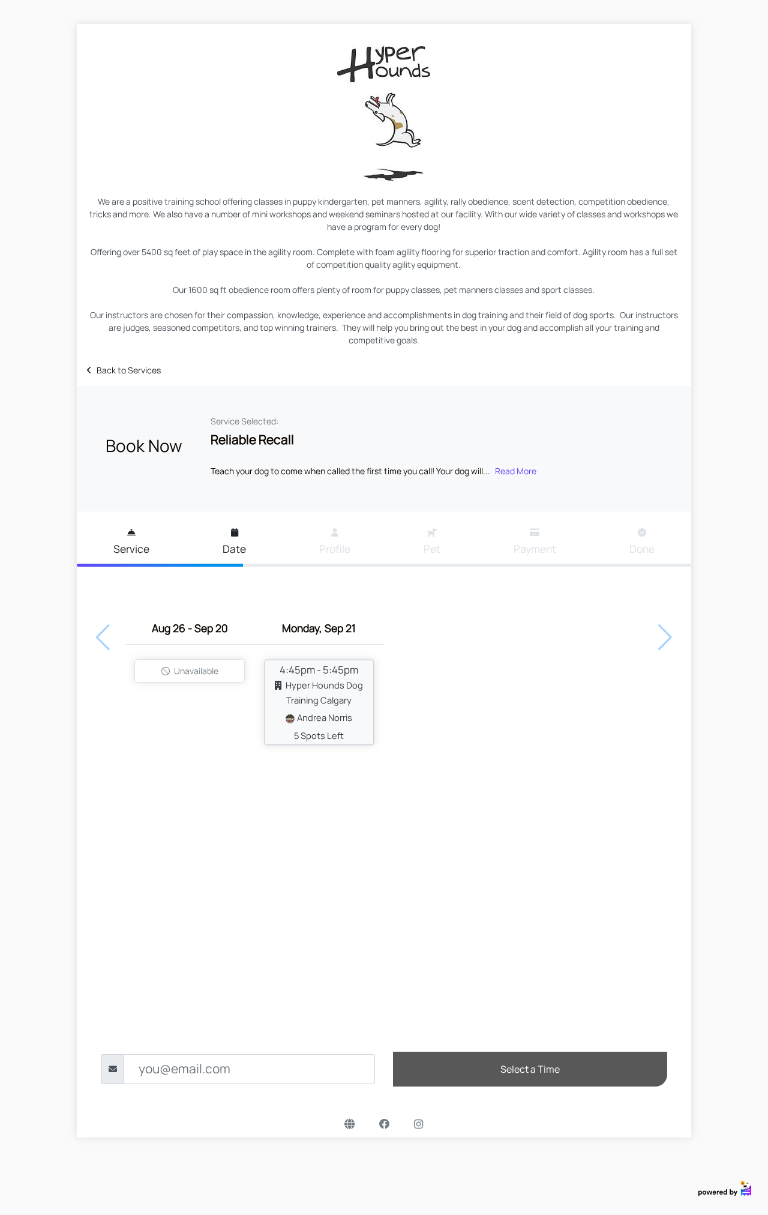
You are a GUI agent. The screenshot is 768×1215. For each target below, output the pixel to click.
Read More (515, 471)
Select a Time (530, 1069)
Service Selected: (244, 421)
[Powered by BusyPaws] (724, 1187)
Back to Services (129, 370)
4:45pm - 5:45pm (321, 702)
